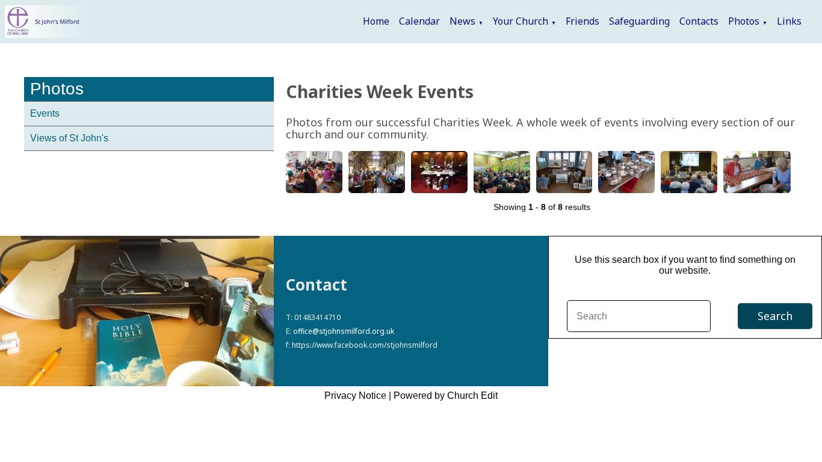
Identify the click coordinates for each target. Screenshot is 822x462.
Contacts (698, 21)
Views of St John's (69, 138)
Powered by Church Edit (446, 395)
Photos (743, 21)
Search (775, 316)
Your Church (520, 21)
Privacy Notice (355, 395)
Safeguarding (639, 21)
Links (789, 21)
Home (376, 21)
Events (45, 113)
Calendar (419, 21)
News (462, 21)
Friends (582, 21)
